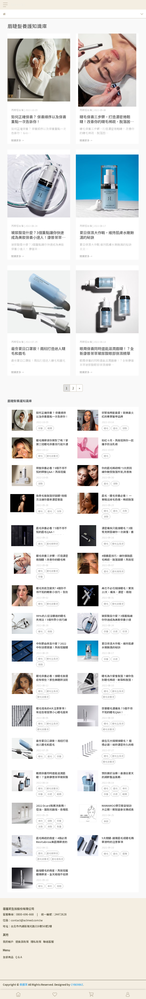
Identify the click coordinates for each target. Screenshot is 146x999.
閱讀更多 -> (17, 140)
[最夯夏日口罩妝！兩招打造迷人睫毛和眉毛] (38, 301)
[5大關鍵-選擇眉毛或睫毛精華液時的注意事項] (88, 845)
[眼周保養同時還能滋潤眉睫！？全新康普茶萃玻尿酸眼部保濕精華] (107, 301)
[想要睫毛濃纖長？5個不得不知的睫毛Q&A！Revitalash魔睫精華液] (88, 715)
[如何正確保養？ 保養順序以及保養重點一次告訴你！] (38, 70)
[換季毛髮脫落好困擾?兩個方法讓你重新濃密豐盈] (22, 503)
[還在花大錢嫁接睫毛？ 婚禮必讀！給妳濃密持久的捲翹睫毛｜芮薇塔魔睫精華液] (88, 748)
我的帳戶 (8, 941)
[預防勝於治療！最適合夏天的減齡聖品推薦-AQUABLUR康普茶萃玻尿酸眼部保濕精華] (88, 780)
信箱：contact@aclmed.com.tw (23, 920)
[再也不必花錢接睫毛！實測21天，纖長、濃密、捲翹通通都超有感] (88, 595)
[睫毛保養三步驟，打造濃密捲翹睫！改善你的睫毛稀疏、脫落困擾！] (107, 70)
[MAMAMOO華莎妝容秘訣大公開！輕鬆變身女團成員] (88, 813)
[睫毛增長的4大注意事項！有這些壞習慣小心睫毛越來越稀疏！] (22, 715)
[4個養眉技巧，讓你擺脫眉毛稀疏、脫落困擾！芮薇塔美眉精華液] (88, 563)
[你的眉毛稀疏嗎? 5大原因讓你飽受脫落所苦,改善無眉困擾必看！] (88, 475)
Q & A (18, 957)
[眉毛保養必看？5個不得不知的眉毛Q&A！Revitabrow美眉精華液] (22, 535)
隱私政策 (36, 941)
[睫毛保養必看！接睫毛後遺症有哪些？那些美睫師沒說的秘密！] (22, 683)
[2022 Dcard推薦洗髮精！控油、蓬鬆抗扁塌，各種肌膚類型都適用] (22, 813)
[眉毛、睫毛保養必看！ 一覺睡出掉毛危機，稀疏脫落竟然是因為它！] (88, 503)
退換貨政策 (22, 941)
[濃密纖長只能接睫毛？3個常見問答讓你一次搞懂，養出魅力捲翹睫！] (88, 535)
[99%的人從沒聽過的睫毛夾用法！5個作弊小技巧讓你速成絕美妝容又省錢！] (22, 623)
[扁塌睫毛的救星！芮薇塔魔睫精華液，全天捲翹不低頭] (22, 878)
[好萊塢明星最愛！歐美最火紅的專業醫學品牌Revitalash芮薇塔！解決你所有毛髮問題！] (88, 420)
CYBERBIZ (77, 984)
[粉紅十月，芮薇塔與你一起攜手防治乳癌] (88, 447)
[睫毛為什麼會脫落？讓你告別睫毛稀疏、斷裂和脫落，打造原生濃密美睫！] (88, 683)
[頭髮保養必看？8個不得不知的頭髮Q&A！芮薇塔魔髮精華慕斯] (22, 475)
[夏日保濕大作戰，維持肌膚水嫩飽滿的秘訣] (107, 186)
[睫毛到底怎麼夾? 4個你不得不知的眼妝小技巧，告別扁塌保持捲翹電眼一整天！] (22, 595)
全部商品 (8, 957)
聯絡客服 (48, 941)
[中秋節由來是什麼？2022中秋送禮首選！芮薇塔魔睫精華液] (22, 651)
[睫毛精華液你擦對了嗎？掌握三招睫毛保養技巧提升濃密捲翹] (22, 447)
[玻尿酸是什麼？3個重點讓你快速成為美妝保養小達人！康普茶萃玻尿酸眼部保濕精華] (38, 186)
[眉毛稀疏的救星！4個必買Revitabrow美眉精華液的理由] (22, 845)
